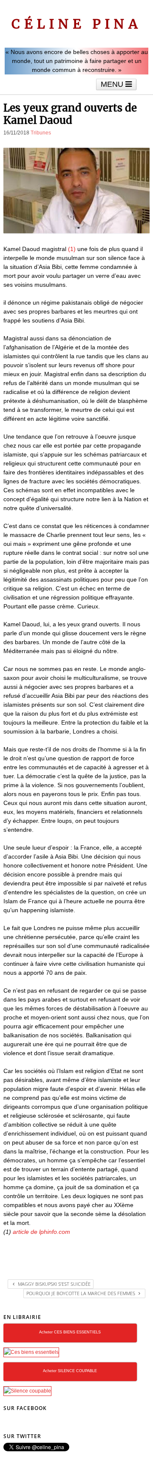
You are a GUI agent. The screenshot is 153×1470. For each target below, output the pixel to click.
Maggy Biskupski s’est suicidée (54, 1284)
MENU (113, 84)
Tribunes (41, 133)
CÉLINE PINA (76, 24)
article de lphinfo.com (41, 1231)
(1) (72, 248)
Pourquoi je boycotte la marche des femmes (81, 1293)
